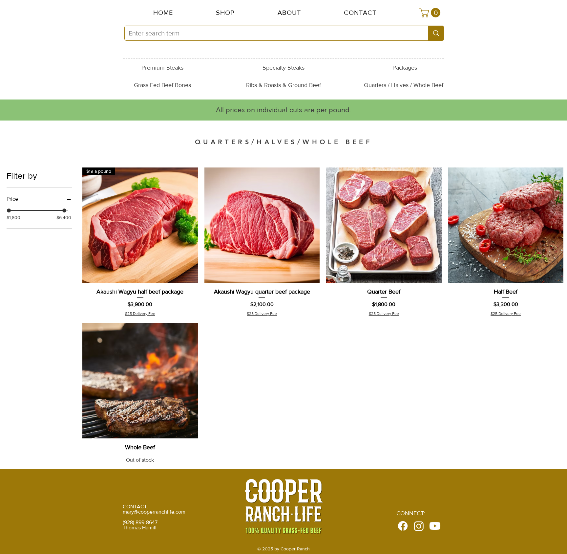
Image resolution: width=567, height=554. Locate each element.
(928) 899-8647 (140, 522)
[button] (289, 12)
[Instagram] (418, 526)
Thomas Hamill (140, 527)
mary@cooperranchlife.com (154, 512)
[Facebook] (402, 526)
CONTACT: (135, 506)
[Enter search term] (436, 33)
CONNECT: (410, 513)
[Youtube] (435, 526)
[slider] (9, 210)
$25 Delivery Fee (140, 313)
